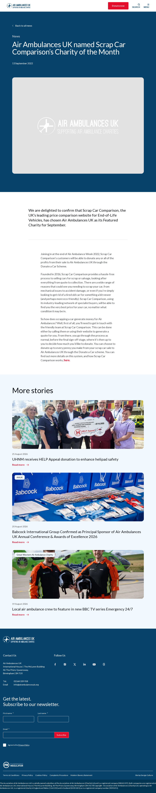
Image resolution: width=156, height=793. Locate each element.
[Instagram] (65, 664)
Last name (43, 713)
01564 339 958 (21, 681)
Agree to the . (19, 745)
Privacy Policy (23, 745)
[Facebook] (55, 664)
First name (8, 713)
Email (6, 729)
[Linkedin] (84, 664)
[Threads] (104, 664)
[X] (74, 664)
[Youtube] (94, 664)
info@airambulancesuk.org (26, 684)
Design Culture (147, 775)
